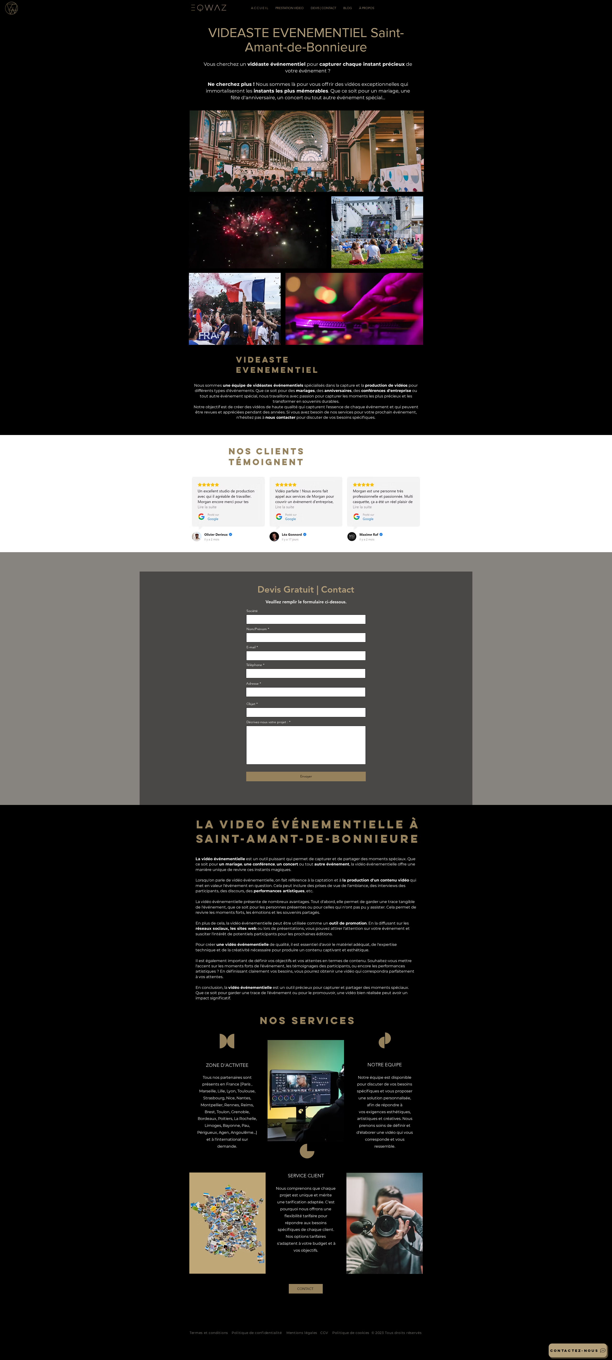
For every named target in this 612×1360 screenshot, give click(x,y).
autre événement (331, 864)
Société (252, 610)
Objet (250, 703)
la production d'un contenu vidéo (375, 880)
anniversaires (338, 390)
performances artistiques (279, 891)
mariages (305, 390)
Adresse (252, 683)
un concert (287, 864)
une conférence (259, 864)
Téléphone (254, 664)
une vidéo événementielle (242, 944)
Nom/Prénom (256, 629)
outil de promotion (348, 923)
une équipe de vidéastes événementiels (263, 385)
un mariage (230, 864)
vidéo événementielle (250, 987)
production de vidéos (386, 385)
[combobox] (306, 692)
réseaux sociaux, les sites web (226, 928)
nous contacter (280, 417)
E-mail (251, 647)
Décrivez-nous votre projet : (267, 722)
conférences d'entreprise (386, 390)
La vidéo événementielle (220, 859)
